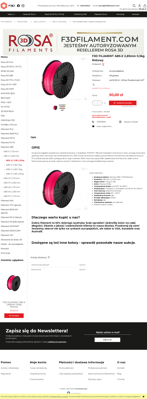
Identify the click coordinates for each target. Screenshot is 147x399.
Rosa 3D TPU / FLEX (10, 80)
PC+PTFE (5, 107)
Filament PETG (8, 138)
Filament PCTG (8, 143)
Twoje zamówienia (38, 368)
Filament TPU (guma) (11, 205)
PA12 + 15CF (6, 102)
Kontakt (121, 368)
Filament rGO (7, 235)
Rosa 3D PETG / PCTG (11, 67)
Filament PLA (7, 129)
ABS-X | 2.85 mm (11, 156)
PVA (3, 116)
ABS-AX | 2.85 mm (12, 192)
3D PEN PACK (7, 111)
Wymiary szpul (95, 379)
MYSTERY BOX (8, 93)
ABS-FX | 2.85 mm (12, 183)
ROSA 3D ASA (7, 71)
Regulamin (6, 374)
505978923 (85, 6)
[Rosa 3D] (73, 42)
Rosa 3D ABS (7, 76)
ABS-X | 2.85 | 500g (15, 160)
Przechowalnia (37, 379)
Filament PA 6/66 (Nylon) (12, 222)
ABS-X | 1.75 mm (11, 151)
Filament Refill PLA (9, 134)
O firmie (120, 379)
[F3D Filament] (103, 64)
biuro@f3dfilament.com (109, 6)
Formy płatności (66, 368)
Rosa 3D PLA (7, 62)
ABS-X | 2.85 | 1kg (14, 165)
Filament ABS (7, 147)
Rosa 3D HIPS (7, 89)
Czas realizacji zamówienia (71, 374)
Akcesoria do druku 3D (11, 240)
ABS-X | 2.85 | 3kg (14, 169)
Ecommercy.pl (81, 389)
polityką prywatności (57, 342)
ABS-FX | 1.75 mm (12, 178)
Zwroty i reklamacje (10, 368)
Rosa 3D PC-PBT (9, 84)
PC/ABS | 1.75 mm (9, 125)
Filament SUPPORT (10, 226)
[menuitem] (10, 14)
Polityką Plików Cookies (59, 396)
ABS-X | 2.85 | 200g (15, 174)
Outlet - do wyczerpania (12, 244)
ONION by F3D (8, 120)
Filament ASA (7, 201)
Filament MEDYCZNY (11, 231)
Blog (119, 374)
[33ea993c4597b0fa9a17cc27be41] (62, 107)
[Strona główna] (8, 5)
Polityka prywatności (97, 368)
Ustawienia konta (38, 374)
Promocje (5, 253)
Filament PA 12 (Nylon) (11, 217)
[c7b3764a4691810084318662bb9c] (55, 107)
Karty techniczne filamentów (101, 374)
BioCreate (5, 98)
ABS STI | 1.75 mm (12, 196)
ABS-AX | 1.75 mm (12, 187)
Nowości (5, 249)
